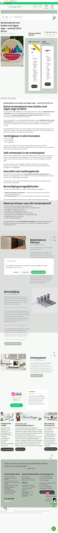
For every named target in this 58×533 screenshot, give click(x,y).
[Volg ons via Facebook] (7, 501)
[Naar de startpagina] (15, 6)
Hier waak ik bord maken (11, 481)
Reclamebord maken (10, 492)
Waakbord (36, 511)
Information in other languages (27, 495)
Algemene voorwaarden (28, 480)
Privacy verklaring (27, 488)
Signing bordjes (18, 513)
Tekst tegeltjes (28, 513)
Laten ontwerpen (48, 84)
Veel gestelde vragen (28, 485)
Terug (6, 17)
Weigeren (16, 272)
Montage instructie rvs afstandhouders (15, 325)
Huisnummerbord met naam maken (12, 483)
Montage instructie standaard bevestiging (16, 307)
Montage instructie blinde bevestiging (14, 339)
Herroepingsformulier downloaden (28, 492)
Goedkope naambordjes (11, 485)
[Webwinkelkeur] (51, 499)
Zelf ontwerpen (35, 86)
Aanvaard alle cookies (38, 272)
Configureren (25, 272)
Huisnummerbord (28, 511)
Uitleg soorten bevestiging (13, 343)
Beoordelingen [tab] (12, 98)
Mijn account (25, 476)
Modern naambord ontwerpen (9, 488)
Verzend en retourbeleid (28, 487)
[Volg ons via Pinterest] (9, 501)
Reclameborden (45, 511)
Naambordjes (18, 511)
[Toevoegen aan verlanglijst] (55, 40)
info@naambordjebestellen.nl (47, 483)
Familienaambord (9, 490)
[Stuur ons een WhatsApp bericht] (53, 528)
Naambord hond (8, 493)
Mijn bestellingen (26, 478)
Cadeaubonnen (37, 513)
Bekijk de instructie (36, 375)
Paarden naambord (9, 476)
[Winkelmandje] (56, 5)
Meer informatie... (18, 267)
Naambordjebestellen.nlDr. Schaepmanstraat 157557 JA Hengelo (46, 478)
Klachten (24, 490)
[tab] (4, 98)
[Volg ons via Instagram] (5, 501)
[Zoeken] (40, 6)
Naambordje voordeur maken (10, 479)
